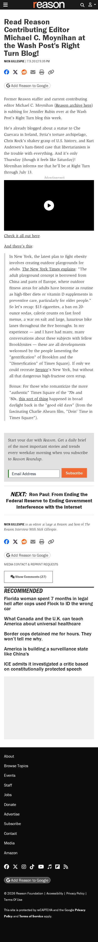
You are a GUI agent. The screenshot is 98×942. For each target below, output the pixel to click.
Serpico (41, 369)
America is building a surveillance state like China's (46, 651)
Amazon (11, 852)
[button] (92, 5)
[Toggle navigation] (5, 5)
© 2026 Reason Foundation (23, 893)
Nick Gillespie (14, 61)
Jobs (8, 794)
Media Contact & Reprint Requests (31, 564)
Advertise (12, 813)
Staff (8, 785)
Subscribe (74, 472)
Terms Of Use (13, 899)
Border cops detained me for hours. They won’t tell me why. (47, 636)
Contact (10, 833)
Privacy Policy (75, 893)
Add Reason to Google (29, 85)
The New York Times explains (48, 269)
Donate (10, 804)
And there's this (18, 246)
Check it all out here (21, 235)
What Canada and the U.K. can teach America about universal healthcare (43, 621)
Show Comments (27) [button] (30, 577)
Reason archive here (73, 105)
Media (9, 842)
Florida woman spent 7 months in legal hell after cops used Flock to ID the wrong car (48, 603)
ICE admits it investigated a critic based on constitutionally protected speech (46, 666)
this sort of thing (33, 398)
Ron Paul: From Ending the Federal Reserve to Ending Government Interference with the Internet (49, 500)
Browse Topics (16, 765)
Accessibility (54, 893)
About (9, 756)
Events (9, 775)
